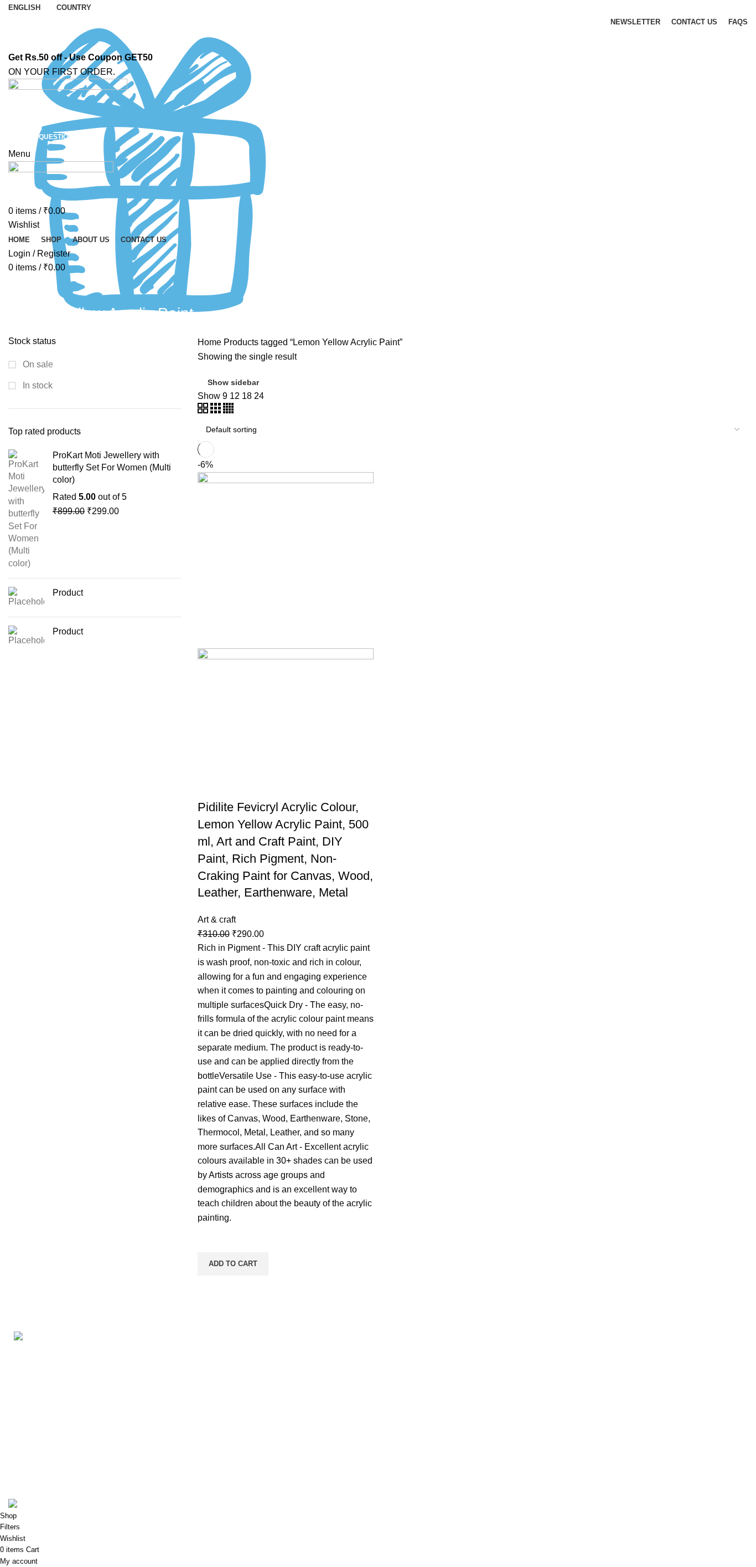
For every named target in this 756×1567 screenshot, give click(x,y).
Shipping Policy (417, 1396)
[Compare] (211, 785)
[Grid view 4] (228, 410)
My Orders (596, 1375)
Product (68, 592)
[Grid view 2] (204, 410)
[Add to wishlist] (211, 1238)
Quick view (211, 1289)
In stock (36, 385)
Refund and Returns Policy (439, 1375)
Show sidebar (233, 382)
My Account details (612, 1417)
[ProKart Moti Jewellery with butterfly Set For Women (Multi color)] (26, 509)
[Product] (26, 597)
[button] (233, 1264)
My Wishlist (598, 1437)
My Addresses (603, 1396)
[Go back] (22, 289)
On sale (36, 364)
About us (215, 1355)
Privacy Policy (414, 1355)
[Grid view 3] (216, 410)
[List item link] (94, 1460)
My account (598, 1355)
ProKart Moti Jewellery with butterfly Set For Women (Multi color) (112, 467)
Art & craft (217, 919)
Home (211, 342)
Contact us (219, 1375)
